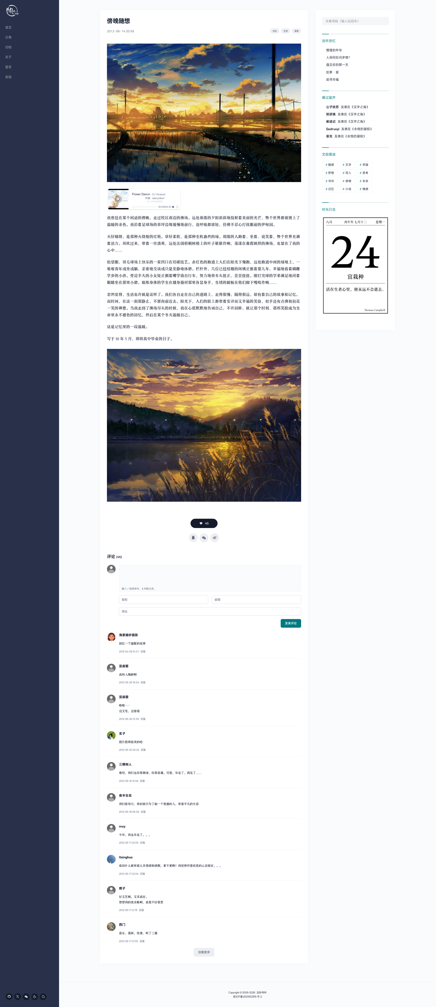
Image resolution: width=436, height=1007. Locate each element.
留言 (8, 67)
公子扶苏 (332, 107)
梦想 (331, 173)
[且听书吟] (12, 10)
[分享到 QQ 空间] (193, 537)
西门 (122, 924)
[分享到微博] (214, 537)
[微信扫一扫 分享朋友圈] (204, 537)
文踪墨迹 (329, 154)
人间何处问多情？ (339, 57)
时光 (275, 31)
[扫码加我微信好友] (26, 996)
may (122, 826)
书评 (331, 181)
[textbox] (210, 575)
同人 (348, 173)
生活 (286, 31)
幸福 (365, 164)
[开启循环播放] (177, 207)
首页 (8, 27)
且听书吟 (262, 992)
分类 (8, 37)
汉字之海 (360, 107)
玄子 (122, 733)
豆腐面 (124, 666)
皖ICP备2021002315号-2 (247, 996)
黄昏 (297, 31)
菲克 (329, 136)
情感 (365, 189)
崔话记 (331, 121)
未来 (365, 181)
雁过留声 (329, 98)
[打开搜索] (43, 996)
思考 (365, 173)
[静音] (173, 207)
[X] (17, 996)
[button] (118, 199)
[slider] (144, 207)
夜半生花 (125, 795)
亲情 (348, 181)
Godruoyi (332, 129)
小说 (348, 189)
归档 (8, 47)
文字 (348, 164)
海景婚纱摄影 (128, 635)
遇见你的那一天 (337, 65)
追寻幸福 (332, 79)
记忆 (331, 189)
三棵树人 (125, 764)
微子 (122, 888)
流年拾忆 (329, 41)
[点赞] (204, 523)
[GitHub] (9, 996)
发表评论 (291, 623)
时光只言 (329, 209)
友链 (8, 77)
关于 (8, 57)
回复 (143, 651)
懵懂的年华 (334, 50)
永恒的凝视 (362, 129)
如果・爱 (332, 72)
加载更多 (204, 952)
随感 (331, 164)
